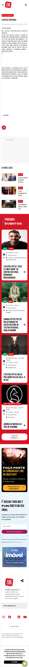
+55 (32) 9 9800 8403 (18, 637)
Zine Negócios (10, 605)
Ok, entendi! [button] (14, 662)
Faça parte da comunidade (13, 488)
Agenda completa (14, 437)
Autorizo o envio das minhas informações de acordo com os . (14, 541)
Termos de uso (17, 542)
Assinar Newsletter (14, 531)
